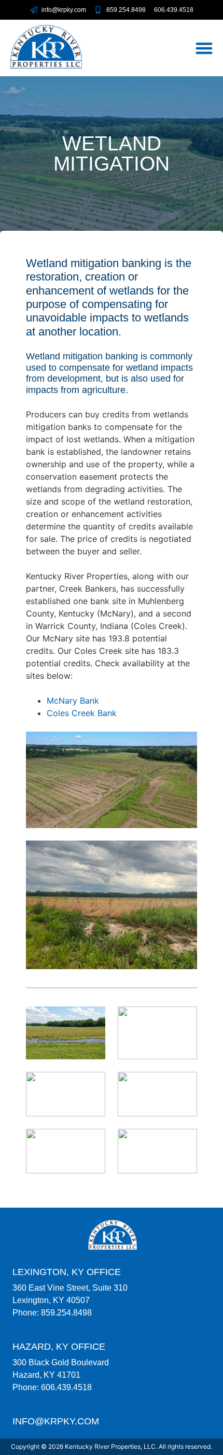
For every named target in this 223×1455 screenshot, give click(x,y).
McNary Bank (73, 700)
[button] (204, 48)
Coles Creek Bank (82, 713)
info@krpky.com (55, 1421)
